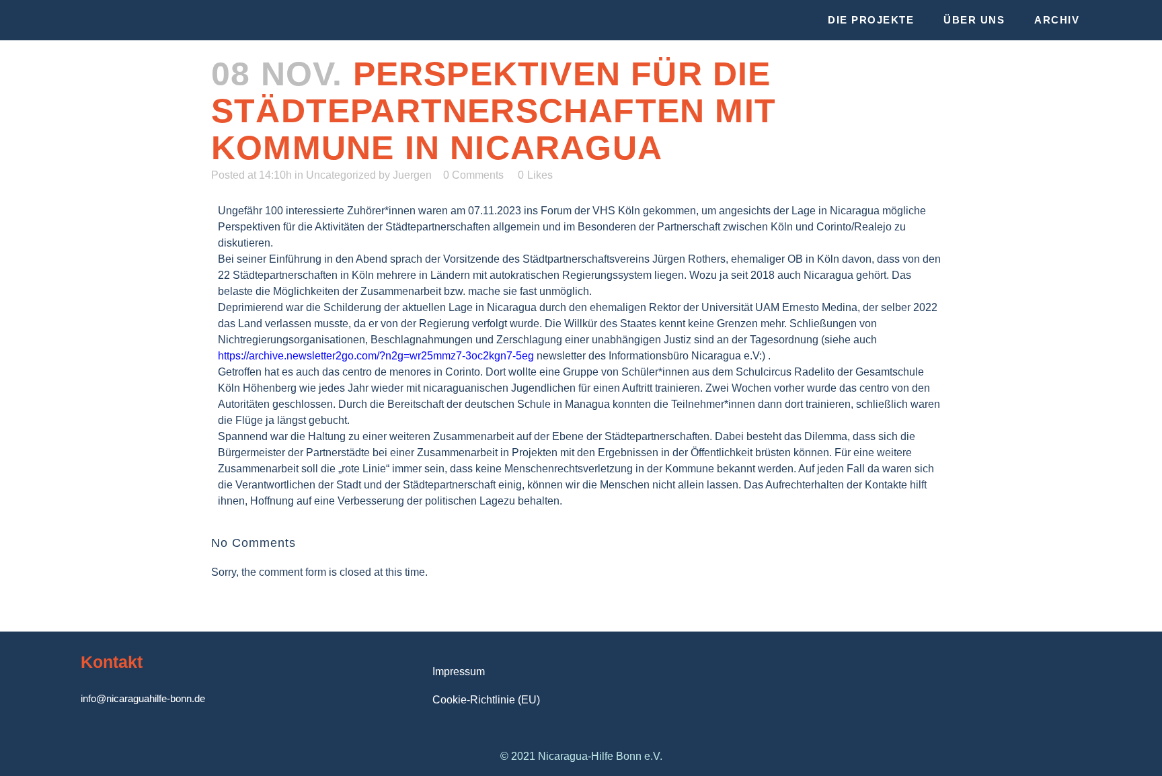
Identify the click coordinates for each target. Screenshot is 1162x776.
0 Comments (473, 175)
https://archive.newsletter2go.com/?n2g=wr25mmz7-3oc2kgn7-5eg (376, 355)
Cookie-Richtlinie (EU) (486, 699)
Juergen (412, 175)
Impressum (458, 671)
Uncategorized (341, 175)
